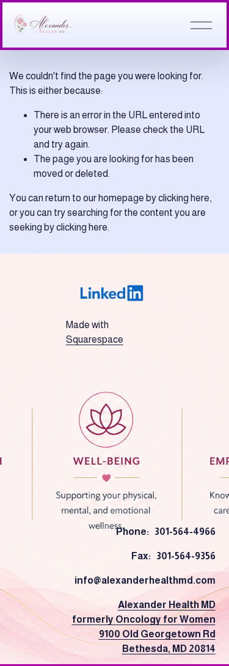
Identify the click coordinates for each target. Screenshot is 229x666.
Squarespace (94, 339)
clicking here (183, 198)
